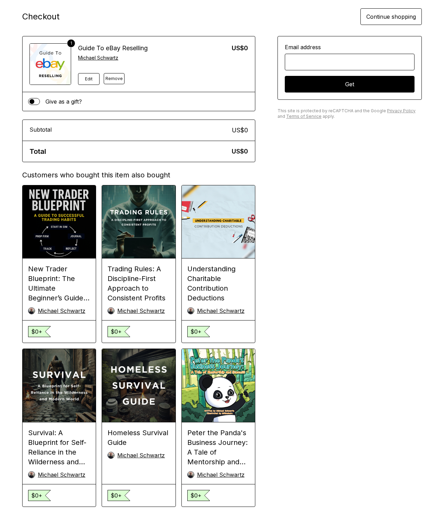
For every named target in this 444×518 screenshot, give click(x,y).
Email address (303, 47)
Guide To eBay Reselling (113, 48)
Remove (114, 78)
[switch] (34, 101)
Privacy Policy (401, 110)
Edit (89, 78)
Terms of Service (304, 116)
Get (349, 84)
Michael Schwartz (98, 58)
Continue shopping (391, 16)
